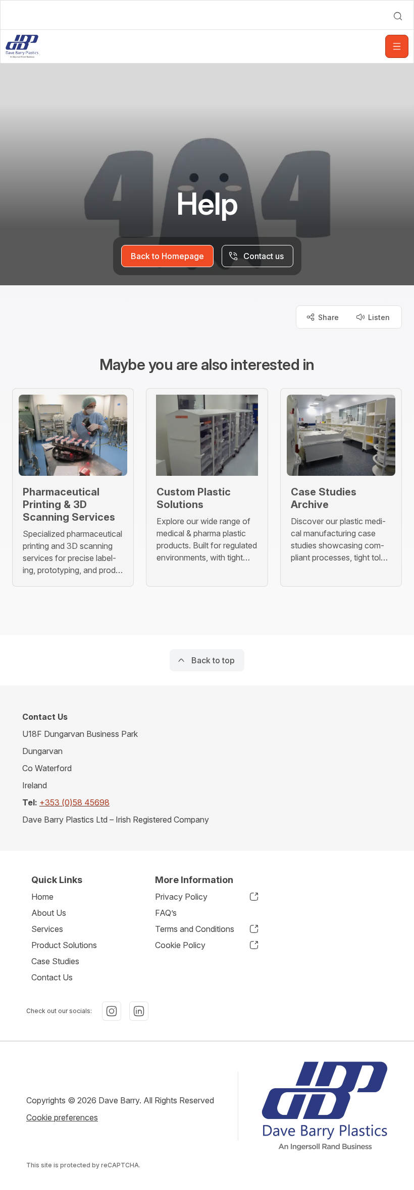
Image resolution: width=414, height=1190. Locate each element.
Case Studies (55, 961)
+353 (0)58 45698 (74, 802)
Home (42, 897)
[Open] (396, 46)
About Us (48, 913)
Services (47, 929)
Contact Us (52, 977)
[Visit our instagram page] (111, 1011)
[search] (397, 16)
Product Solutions (64, 945)
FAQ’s (166, 913)
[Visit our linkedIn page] (138, 1011)
